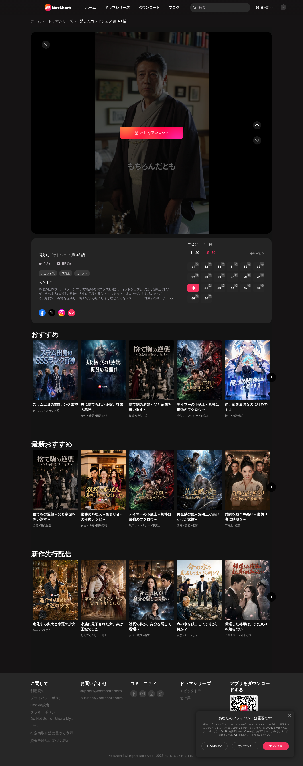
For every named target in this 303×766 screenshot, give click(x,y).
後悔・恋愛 (183, 525)
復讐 (131, 415)
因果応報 (101, 415)
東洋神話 (237, 415)
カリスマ (82, 273)
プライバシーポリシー (48, 697)
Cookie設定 (214, 746)
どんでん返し (89, 635)
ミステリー (231, 635)
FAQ (34, 724)
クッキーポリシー (44, 712)
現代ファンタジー (187, 415)
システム (45, 630)
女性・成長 (87, 415)
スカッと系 (48, 273)
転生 (227, 415)
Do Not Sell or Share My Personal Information (51, 719)
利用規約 (37, 690)
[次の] (271, 377)
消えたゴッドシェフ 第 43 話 (103, 21)
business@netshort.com (101, 697)
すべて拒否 (245, 746)
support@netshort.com (101, 690)
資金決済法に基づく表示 (49, 741)
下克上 (66, 273)
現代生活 (141, 415)
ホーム (35, 21)
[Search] (194, 7)
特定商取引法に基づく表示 (51, 733)
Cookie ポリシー (242, 735)
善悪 (179, 635)
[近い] (289, 715)
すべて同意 (275, 746)
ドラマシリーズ (60, 21)
